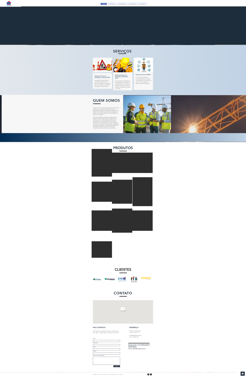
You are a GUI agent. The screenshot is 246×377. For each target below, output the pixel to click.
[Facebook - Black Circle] (148, 374)
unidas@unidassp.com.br (135, 335)
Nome (94, 338)
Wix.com (121, 374)
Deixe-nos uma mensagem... (99, 355)
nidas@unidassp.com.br (139, 348)
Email (94, 346)
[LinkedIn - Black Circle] (151, 374)
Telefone (94, 351)
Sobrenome (95, 342)
